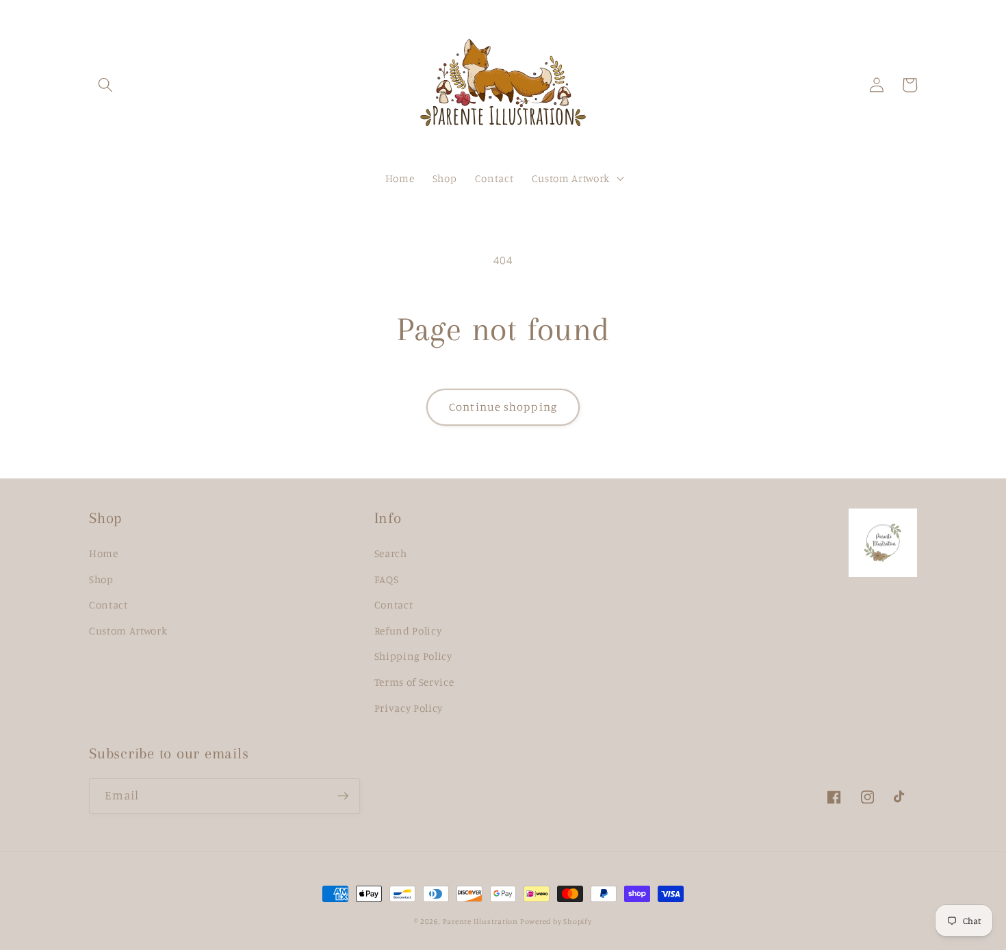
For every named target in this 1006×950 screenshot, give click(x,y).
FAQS (386, 579)
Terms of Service (414, 682)
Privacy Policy (408, 708)
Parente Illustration (481, 921)
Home (103, 553)
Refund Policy (408, 630)
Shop (101, 579)
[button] (105, 84)
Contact (108, 604)
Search (390, 553)
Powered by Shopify (556, 921)
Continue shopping (503, 406)
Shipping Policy (413, 656)
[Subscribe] (342, 796)
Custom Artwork (128, 630)
